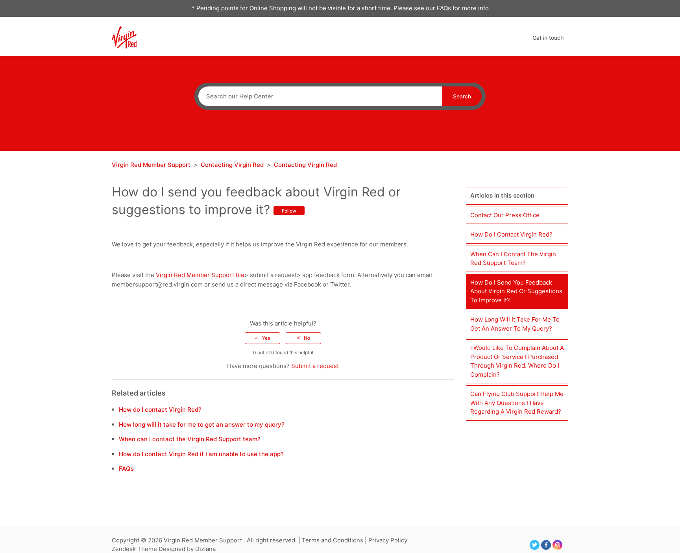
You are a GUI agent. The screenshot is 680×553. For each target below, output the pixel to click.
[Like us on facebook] (546, 545)
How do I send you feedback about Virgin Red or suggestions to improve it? (516, 291)
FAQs (126, 468)
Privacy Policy (387, 540)
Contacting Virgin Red (232, 164)
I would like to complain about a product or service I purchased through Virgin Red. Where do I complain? (517, 361)
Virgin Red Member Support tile (200, 275)
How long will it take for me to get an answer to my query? (202, 424)
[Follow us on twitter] (535, 545)
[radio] (262, 338)
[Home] (124, 37)
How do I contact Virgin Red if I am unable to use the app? (201, 454)
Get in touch (548, 37)
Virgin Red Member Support (152, 164)
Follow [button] (289, 211)
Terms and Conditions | (335, 540)
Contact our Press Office (505, 215)
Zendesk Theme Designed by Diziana (164, 549)
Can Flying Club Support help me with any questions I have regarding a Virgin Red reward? (517, 402)
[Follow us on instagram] (557, 545)
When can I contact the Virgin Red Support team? (190, 439)
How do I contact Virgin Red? (160, 409)
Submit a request (315, 366)
